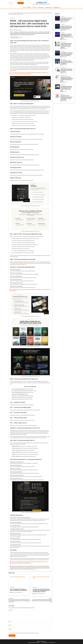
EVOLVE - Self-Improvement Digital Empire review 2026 (26, 568)
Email (10, 625)
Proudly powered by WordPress (34, 642)
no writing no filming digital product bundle (42, 568)
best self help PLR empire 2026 (15, 567)
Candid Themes (52, 642)
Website (10, 629)
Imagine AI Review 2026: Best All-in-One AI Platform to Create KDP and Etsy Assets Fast (67, 70)
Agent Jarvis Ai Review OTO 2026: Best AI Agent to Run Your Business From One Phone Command (66, 27)
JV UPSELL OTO (41, 2)
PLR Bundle (14, 12)
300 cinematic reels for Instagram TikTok (42, 566)
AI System (34, 7)
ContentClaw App (40, 7)
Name (10, 621)
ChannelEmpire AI (56, 7)
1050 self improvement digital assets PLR (17, 566)
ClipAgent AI (29, 7)
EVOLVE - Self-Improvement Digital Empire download (31, 567)
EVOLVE (21, 567)
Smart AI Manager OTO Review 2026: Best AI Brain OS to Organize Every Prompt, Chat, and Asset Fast (67, 54)
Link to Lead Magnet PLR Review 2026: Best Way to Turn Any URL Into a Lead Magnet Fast (18, 590)
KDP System (63, 67)
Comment (11, 610)
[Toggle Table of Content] (20, 37)
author (24, 62)
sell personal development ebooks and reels (29, 569)
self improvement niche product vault (16, 569)
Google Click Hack (48, 7)
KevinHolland (19, 592)
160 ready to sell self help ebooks (30, 566)
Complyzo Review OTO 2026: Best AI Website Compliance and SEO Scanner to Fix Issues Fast (67, 19)
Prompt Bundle (64, 75)
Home (24, 7)
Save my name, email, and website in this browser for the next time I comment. (24, 633)
